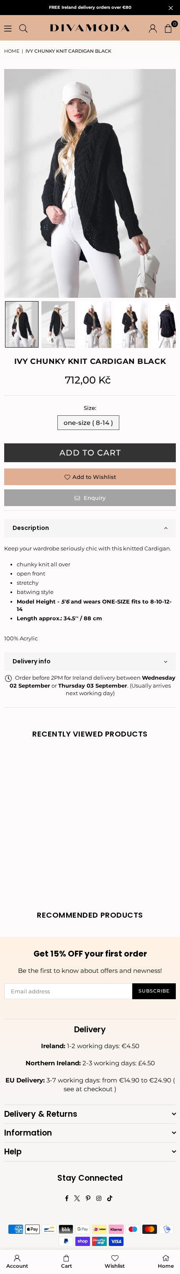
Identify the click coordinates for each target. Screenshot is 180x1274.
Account (17, 1266)
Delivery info (32, 661)
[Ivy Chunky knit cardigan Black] (21, 324)
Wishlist (115, 1266)
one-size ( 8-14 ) (88, 423)
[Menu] (7, 28)
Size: (90, 407)
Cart (66, 1266)
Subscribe (154, 991)
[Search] (23, 28)
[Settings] (153, 28)
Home (11, 51)
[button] (168, 28)
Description (31, 528)
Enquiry (93, 497)
